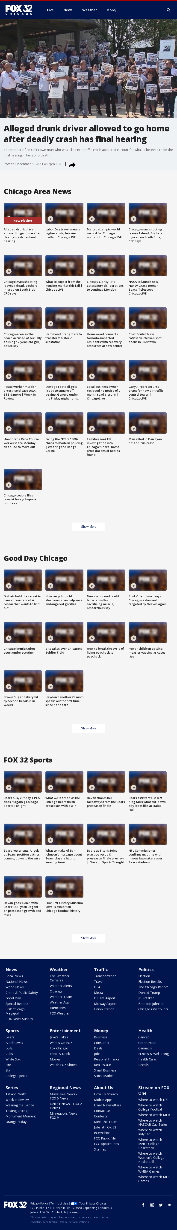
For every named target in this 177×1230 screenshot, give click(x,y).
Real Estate (102, 1065)
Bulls (9, 1048)
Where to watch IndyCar (150, 1132)
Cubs (9, 1053)
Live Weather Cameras (59, 978)
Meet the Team (105, 1121)
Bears (10, 1037)
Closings (56, 991)
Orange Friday (16, 1121)
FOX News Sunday (19, 1019)
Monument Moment (21, 1116)
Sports (12, 1030)
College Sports (16, 1076)
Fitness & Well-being (153, 1053)
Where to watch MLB (154, 1115)
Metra (98, 992)
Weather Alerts (61, 985)
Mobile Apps (103, 1099)
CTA (97, 987)
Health (145, 1030)
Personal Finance (107, 1059)
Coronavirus (147, 1042)
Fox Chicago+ (60, 1048)
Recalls (143, 1065)
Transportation (105, 976)
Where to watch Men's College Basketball (150, 1143)
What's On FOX (61, 1042)
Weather (59, 969)
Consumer (101, 1042)
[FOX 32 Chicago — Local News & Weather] (21, 9)
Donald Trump (149, 992)
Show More (88, 526)
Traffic (101, 969)
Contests (100, 1116)
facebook (143, 1205)
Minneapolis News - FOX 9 (64, 1115)
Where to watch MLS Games (154, 1179)
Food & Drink (60, 1053)
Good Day (13, 998)
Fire (8, 1065)
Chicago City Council (153, 1009)
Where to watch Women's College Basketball (151, 1157)
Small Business (105, 1070)
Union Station (104, 1009)
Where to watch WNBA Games (150, 1169)
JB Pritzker (146, 998)
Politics (145, 969)
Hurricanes (58, 1008)
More (110, 10)
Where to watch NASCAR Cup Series (153, 1122)
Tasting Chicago (18, 1110)
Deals (98, 1048)
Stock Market (104, 1076)
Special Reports (17, 1003)
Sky (8, 1070)
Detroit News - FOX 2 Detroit (66, 1106)
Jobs (97, 1053)
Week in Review (17, 1099)
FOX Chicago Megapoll (15, 1011)
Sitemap (100, 1149)
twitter (161, 1205)
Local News (14, 976)
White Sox (13, 1059)
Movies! (55, 1059)
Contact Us (102, 1110)
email (169, 1205)
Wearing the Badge (20, 1105)
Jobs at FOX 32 (105, 1127)
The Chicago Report (153, 987)
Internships (102, 1133)
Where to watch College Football (150, 1107)
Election (144, 976)
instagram (152, 1205)
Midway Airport (105, 1003)
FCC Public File (105, 1138)
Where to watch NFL (153, 1099)
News (11, 969)
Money (101, 1030)
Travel (98, 981)
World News (15, 987)
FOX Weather (60, 1013)
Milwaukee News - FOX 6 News (63, 1096)
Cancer (143, 1037)
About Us (103, 1087)
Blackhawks (14, 1042)
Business (100, 1037)
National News (17, 981)
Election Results (150, 981)
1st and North (16, 1094)
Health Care (147, 1059)
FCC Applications (106, 1144)
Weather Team (61, 997)
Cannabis (145, 1048)
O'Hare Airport (104, 998)
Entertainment (65, 1030)
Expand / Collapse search (168, 10)
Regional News (65, 1087)
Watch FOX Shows (63, 1065)
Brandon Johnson (151, 1003)
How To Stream (106, 1094)
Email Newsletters (107, 1105)
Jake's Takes (59, 1037)
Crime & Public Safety (22, 992)
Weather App (59, 1002)
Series (12, 1087)
